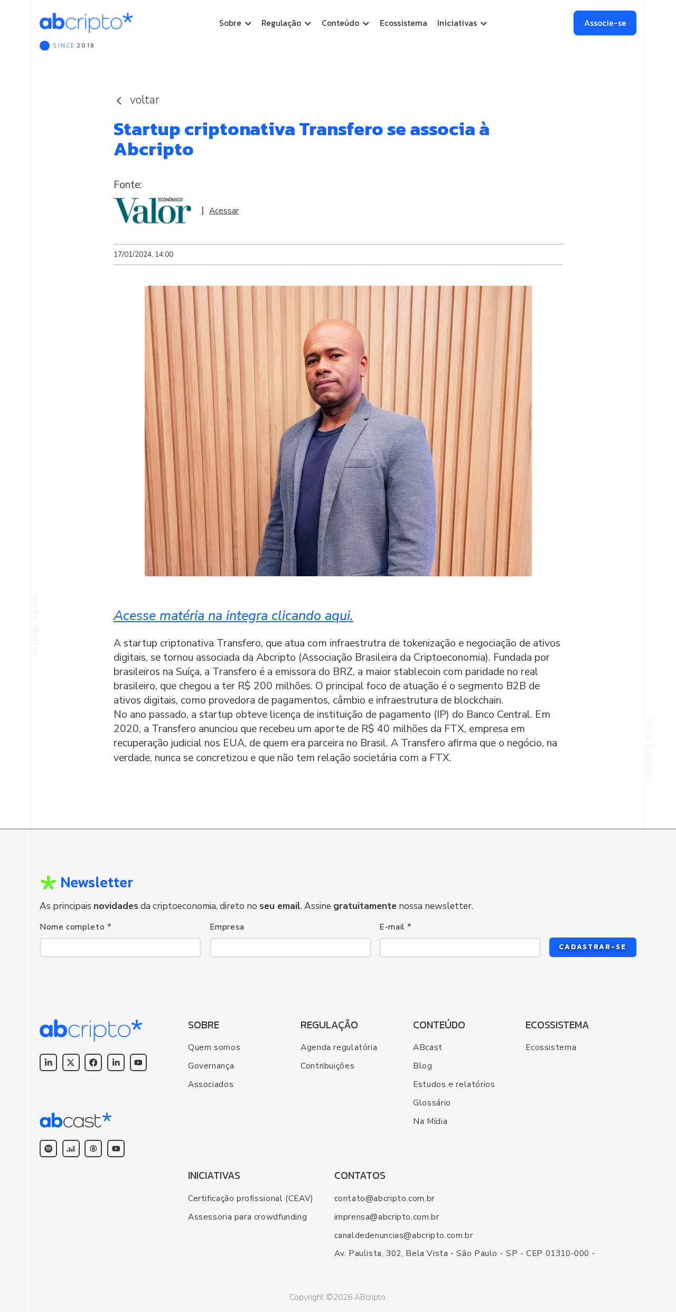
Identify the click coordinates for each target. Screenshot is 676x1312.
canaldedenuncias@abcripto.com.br (403, 1235)
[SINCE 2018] (86, 23)
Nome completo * (75, 927)
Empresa (227, 927)
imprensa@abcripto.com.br (386, 1216)
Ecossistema (403, 23)
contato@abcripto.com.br (384, 1198)
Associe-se (605, 23)
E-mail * (395, 927)
